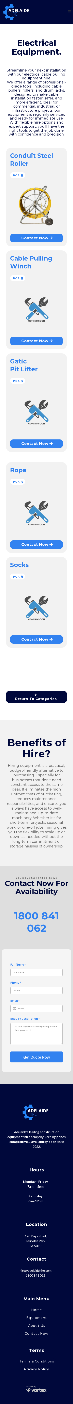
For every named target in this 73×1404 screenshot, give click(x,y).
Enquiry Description (25, 1018)
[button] (69, 12)
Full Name (18, 964)
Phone (15, 982)
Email (14, 1000)
